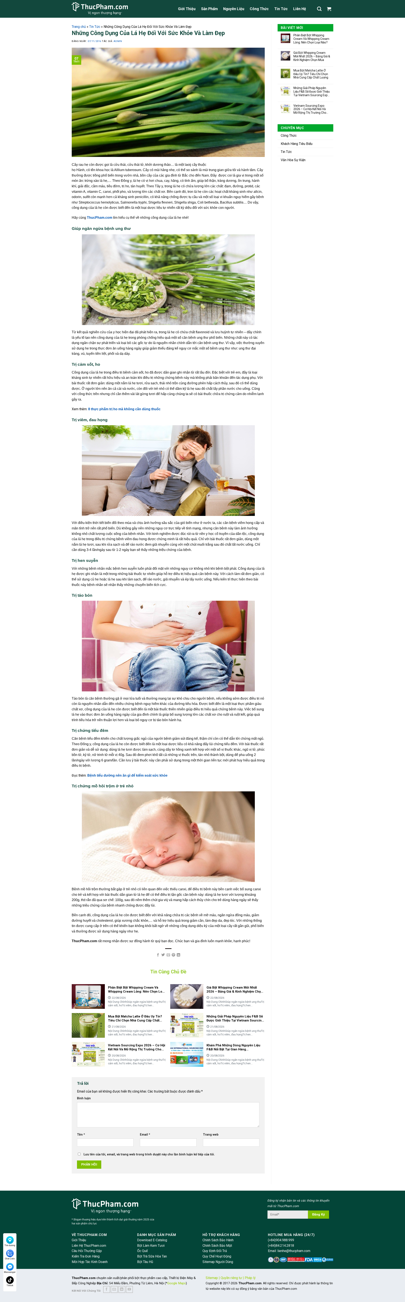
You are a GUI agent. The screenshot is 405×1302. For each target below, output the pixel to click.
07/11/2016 (95, 41)
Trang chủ (79, 27)
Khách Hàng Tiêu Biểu (296, 144)
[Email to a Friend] (168, 955)
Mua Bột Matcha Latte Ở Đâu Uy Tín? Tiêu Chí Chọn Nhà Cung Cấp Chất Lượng (310, 74)
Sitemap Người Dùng (217, 1262)
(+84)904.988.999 (281, 1240)
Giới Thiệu (187, 9)
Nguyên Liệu (233, 9)
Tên (81, 1134)
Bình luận (84, 1098)
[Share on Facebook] (157, 955)
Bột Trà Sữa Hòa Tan (152, 1256)
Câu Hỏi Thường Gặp (87, 1251)
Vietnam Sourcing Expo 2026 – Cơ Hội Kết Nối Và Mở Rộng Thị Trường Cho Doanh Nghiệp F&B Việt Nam (309, 109)
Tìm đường (9, 1245)
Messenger (10, 1272)
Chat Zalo (10, 1258)
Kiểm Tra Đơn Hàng (86, 1256)
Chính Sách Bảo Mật (217, 1246)
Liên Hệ (299, 9)
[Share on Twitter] (163, 955)
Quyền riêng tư (231, 1278)
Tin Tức (281, 9)
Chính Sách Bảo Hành (218, 1240)
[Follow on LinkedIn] (121, 1289)
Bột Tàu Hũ (145, 1262)
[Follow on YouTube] (129, 1289)
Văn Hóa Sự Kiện (293, 160)
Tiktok (10, 1285)
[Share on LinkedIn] (178, 955)
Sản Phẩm (209, 9)
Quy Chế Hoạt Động (216, 1256)
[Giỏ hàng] (330, 8)
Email (145, 1134)
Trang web (211, 1134)
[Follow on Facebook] (106, 1289)
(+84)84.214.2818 (281, 1246)
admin (117, 41)
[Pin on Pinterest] (173, 955)
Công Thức (259, 9)
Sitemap (212, 1278)
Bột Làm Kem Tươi (151, 1246)
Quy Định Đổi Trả (214, 1251)
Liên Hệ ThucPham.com (89, 1246)
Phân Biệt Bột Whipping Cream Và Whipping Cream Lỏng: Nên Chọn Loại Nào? (311, 39)
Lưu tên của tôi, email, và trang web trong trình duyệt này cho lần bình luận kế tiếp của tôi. (149, 1154)
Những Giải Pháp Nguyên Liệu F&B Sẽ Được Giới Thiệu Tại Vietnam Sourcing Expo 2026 (311, 91)
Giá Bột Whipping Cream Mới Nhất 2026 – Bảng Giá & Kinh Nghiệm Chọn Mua (311, 56)
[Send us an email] (114, 1289)
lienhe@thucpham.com (293, 1251)
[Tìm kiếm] (319, 8)
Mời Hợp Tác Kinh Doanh (90, 1262)
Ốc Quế (142, 1251)
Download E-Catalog (152, 1240)
